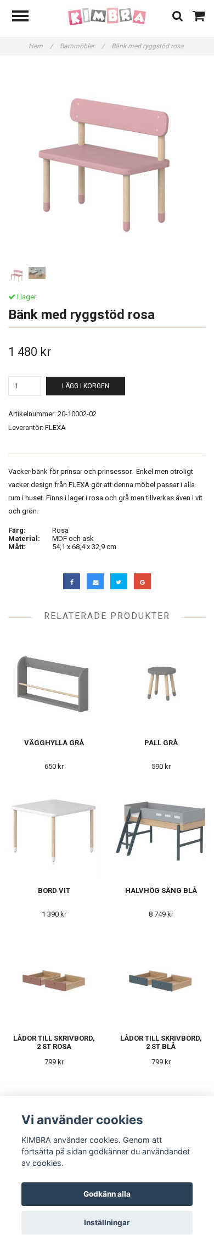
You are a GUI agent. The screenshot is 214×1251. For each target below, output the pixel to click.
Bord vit (54, 890)
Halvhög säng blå (161, 890)
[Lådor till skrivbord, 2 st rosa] (53, 978)
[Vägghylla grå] (53, 682)
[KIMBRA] (107, 16)
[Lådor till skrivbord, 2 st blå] (160, 978)
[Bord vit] (53, 830)
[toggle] (26, 17)
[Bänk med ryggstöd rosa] (107, 165)
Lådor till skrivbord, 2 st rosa (54, 1042)
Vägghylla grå (54, 743)
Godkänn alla (107, 1193)
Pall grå (161, 743)
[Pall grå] (160, 682)
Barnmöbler (82, 46)
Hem (41, 46)
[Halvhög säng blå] (160, 830)
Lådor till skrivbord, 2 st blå (161, 1042)
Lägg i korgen (85, 386)
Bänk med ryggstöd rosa (148, 46)
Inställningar (107, 1222)
